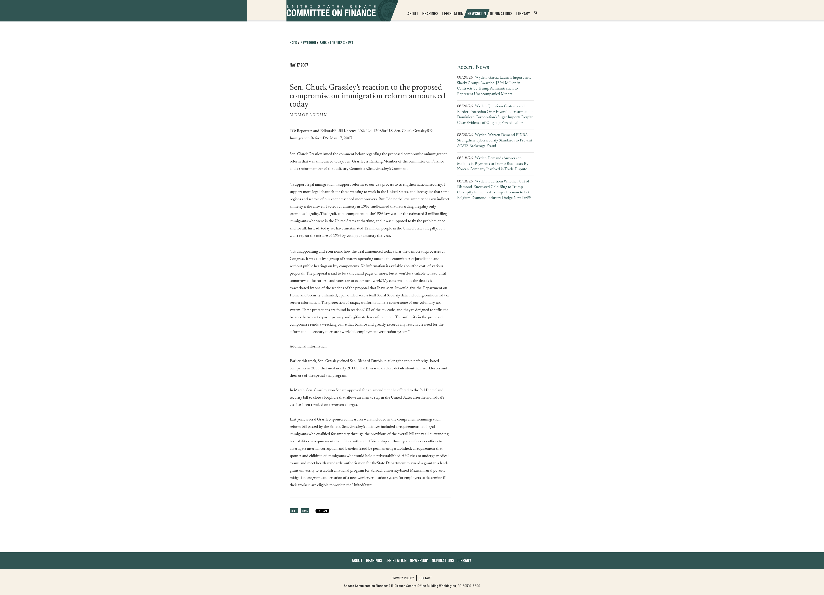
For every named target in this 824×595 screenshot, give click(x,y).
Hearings (430, 13)
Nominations (501, 13)
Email (305, 510)
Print (294, 510)
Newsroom (419, 560)
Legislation (453, 13)
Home (293, 42)
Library (523, 13)
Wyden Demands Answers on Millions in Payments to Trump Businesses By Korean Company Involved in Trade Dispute (492, 163)
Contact (425, 577)
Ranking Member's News (336, 42)
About (357, 560)
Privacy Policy (402, 577)
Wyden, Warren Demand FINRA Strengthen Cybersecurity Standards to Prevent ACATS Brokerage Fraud (494, 140)
